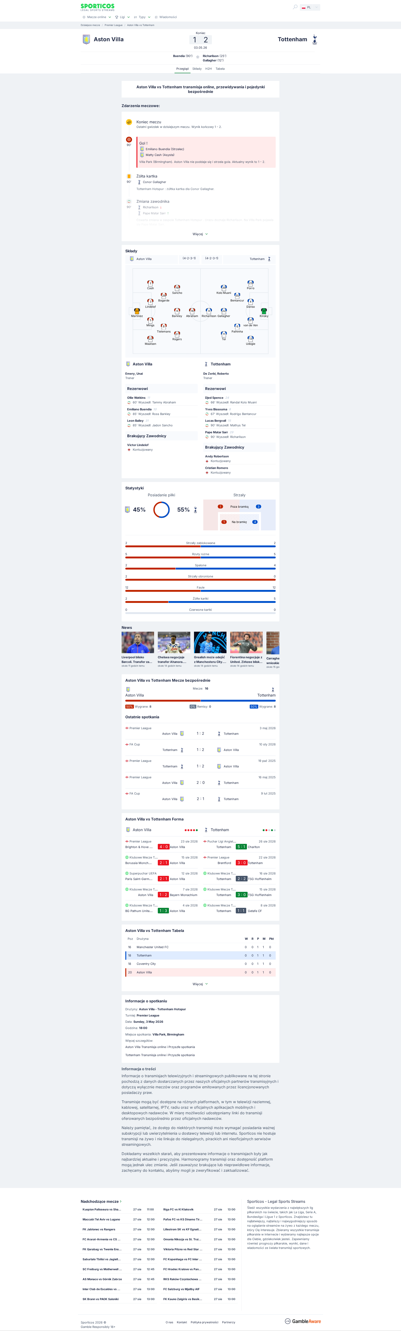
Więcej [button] (198, 234)
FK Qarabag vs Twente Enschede (104, 1249)
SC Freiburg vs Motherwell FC (103, 1269)
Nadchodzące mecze (100, 1201)
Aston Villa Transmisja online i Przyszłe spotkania (160, 1047)
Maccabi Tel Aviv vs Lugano (101, 1219)
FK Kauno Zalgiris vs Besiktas (183, 1299)
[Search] (295, 7)
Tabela (220, 68)
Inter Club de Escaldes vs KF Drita (104, 1289)
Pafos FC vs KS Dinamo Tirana (183, 1219)
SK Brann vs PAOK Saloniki (101, 1299)
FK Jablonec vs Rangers (99, 1229)
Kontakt (182, 1322)
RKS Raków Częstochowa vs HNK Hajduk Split (184, 1279)
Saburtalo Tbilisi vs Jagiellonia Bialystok (104, 1259)
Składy (197, 68)
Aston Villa (134, 695)
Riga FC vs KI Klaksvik (178, 1209)
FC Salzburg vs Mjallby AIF (181, 1289)
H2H (208, 68)
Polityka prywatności (204, 1322)
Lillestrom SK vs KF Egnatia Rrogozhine (184, 1229)
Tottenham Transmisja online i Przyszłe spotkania (160, 1055)
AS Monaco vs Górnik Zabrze (102, 1279)
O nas (169, 1322)
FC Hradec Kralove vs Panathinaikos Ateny (184, 1269)
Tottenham (266, 695)
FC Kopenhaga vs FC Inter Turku (184, 1259)
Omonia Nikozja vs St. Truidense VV (184, 1239)
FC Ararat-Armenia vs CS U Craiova (104, 1239)
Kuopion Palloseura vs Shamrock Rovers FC (104, 1209)
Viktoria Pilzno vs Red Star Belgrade (184, 1249)
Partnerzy (228, 1322)
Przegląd (182, 68)
